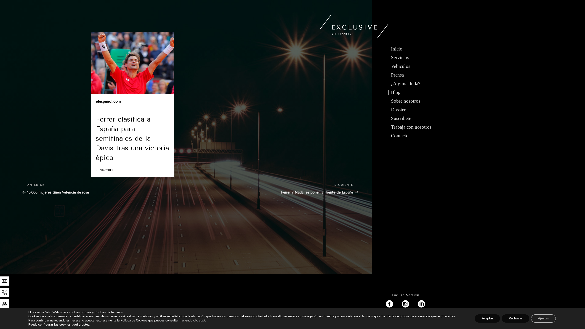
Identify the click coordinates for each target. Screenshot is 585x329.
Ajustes (543, 318)
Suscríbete (401, 118)
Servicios (400, 57)
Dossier (398, 109)
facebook (394, 303)
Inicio (396, 49)
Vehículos (400, 66)
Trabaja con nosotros (411, 127)
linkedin (424, 303)
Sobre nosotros (405, 101)
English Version (405, 295)
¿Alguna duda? (405, 83)
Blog (396, 92)
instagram (410, 303)
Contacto (400, 135)
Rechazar (515, 318)
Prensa (397, 75)
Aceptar (487, 318)
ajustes (84, 325)
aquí (202, 320)
